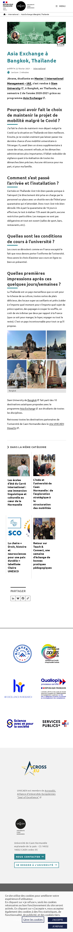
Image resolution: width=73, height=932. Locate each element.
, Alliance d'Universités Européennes (36, 794)
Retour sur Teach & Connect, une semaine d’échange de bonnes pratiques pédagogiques (42, 555)
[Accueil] (4, 14)
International (39, 68)
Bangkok (32, 400)
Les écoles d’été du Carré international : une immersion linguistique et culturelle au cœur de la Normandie (17, 492)
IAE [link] (29, 83)
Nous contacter (28, 856)
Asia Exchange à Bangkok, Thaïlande (35, 14)
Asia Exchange (32, 98)
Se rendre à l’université (34, 864)
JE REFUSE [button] (57, 926)
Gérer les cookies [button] (33, 919)
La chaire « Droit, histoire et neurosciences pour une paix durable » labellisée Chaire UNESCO (17, 557)
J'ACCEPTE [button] (57, 919)
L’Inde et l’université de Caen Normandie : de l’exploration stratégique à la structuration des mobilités (43, 493)
